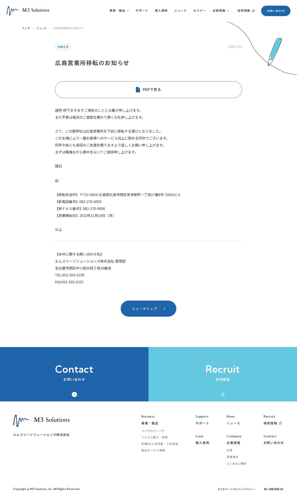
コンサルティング (153, 431)
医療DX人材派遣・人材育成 (159, 444)
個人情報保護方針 (274, 489)
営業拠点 (233, 457)
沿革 (229, 450)
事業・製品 (117, 11)
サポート (141, 11)
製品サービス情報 (153, 450)
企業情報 (219, 11)
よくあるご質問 (236, 464)
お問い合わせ (276, 11)
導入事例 (161, 11)
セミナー (199, 11)
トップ (26, 28)
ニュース (180, 11)
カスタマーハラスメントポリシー (236, 489)
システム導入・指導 (154, 437)
